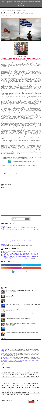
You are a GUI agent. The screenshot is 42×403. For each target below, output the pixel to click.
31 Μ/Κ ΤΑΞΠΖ (5, 165)
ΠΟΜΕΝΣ (8, 389)
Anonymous (7, 353)
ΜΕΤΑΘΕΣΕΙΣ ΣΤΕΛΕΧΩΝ (14, 383)
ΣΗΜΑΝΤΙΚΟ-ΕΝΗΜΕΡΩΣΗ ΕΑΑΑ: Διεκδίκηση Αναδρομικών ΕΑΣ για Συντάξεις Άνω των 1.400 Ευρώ (19, 227)
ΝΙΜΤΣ (14, 385)
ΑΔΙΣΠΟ (6, 370)
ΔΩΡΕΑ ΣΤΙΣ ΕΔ (4, 376)
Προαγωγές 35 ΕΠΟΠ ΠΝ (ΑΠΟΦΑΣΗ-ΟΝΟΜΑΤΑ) (10, 241)
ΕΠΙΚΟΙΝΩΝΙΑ (39, 400)
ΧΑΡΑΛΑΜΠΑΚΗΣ (26, 394)
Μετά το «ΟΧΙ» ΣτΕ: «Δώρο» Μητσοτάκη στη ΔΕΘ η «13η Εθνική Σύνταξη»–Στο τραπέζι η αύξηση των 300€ (23, 304)
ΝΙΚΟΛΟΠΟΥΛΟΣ (8, 385)
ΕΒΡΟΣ (14, 165)
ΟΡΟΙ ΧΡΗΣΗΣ (33, 400)
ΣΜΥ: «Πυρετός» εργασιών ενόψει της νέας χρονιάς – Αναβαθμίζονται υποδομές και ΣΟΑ (17, 240)
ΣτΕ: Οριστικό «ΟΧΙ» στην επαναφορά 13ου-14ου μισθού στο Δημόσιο (17, 309)
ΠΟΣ (11, 389)
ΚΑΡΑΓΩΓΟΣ (30, 165)
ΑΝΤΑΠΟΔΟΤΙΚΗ (15, 372)
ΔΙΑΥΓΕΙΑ (22, 374)
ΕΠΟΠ (5, 378)
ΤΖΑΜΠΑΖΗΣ (29, 392)
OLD (7, 10)
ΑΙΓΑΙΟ (10, 370)
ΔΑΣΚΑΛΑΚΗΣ (10, 165)
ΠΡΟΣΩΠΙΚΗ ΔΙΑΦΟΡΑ (32, 389)
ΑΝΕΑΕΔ (9, 372)
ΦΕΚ (15, 394)
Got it (24, 5)
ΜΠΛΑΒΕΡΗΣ (28, 383)
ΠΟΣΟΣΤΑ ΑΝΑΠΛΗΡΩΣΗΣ (18, 389)
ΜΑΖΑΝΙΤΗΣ (22, 381)
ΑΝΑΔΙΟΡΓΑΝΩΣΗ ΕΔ (25, 370)
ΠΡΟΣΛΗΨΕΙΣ (26, 389)
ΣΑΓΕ (10, 390)
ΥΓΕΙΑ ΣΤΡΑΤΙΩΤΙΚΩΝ (9, 394)
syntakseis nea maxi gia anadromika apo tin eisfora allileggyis (26, 360)
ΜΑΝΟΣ (26, 381)
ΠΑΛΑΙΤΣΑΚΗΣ (32, 385)
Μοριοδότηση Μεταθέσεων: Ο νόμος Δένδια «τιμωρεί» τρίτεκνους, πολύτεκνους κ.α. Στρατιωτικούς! (21, 299)
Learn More (19, 5)
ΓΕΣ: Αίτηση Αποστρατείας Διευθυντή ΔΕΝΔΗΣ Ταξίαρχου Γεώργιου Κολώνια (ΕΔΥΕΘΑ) (20, 295)
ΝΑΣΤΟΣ (3, 385)
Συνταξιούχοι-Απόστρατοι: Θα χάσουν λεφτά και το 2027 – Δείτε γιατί (14, 231)
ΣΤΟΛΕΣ (30, 390)
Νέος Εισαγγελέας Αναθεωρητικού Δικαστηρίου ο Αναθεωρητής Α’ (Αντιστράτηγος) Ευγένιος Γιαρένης (22, 332)
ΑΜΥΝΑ (13, 370)
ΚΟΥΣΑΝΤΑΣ (10, 381)
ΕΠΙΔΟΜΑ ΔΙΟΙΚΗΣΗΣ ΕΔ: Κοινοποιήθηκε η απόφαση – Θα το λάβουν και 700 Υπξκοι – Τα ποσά (18, 242)
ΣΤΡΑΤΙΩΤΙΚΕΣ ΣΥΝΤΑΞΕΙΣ (16, 392)
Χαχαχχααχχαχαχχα (9, 349)
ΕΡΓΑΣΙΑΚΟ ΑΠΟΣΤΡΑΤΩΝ (12, 378)
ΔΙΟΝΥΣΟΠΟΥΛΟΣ (32, 374)
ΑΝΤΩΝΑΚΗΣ (21, 372)
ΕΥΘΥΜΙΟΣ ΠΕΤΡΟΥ (25, 378)
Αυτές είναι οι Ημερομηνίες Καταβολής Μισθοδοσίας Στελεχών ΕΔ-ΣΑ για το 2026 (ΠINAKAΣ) (21, 313)
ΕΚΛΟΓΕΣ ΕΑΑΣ (20, 376)
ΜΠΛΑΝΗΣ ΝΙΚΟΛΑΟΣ (35, 383)
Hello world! (3, 226)
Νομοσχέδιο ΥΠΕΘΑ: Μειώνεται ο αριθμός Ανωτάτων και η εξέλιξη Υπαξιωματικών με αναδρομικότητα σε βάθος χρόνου (22, 328)
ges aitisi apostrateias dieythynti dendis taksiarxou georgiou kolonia (27, 353)
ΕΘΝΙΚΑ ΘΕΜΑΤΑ (18, 165)
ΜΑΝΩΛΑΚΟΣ (31, 381)
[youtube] (31, 268)
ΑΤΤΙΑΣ (3, 374)
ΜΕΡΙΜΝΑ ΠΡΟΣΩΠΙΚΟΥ (5, 383)
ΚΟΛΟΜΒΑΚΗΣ (4, 381)
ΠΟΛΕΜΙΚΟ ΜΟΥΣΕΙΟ (35, 387)
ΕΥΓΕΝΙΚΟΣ (19, 378)
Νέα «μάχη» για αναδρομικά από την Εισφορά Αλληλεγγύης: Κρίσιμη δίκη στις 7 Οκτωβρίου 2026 (21, 290)
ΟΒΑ (17, 385)
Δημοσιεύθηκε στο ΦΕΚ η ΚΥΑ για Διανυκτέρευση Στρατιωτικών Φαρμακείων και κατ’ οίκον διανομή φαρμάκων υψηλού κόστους (22, 324)
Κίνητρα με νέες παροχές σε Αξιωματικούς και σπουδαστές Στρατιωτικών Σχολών (18, 318)
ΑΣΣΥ (37, 372)
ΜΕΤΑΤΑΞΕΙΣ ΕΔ (22, 383)
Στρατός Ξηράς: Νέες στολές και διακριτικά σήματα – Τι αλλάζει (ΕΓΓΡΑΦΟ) (14, 245)
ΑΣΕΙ (34, 372)
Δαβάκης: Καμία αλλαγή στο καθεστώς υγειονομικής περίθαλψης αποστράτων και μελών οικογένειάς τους (20, 232)
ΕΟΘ (2, 378)
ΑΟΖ (31, 372)
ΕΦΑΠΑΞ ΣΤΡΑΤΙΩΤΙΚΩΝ (34, 378)
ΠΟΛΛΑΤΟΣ (3, 389)
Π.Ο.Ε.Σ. (27, 385)
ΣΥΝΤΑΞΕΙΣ (24, 392)
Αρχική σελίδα (3, 10)
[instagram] (11, 268)
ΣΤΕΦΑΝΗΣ (25, 390)
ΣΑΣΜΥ (18, 390)
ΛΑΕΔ (17, 381)
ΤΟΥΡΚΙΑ (33, 165)
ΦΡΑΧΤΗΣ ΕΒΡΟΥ (19, 394)
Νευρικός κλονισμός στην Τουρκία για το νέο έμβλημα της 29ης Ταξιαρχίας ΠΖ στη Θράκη (17, 253)
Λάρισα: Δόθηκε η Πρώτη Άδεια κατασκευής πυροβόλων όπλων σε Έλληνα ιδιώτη (16, 258)
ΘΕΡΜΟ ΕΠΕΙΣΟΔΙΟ (24, 165)
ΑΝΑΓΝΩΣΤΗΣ (18, 370)
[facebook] (11, 265)
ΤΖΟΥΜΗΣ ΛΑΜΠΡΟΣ (36, 392)
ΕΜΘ (24, 376)
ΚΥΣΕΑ (14, 381)
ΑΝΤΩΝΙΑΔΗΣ (27, 372)
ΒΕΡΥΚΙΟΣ (7, 374)
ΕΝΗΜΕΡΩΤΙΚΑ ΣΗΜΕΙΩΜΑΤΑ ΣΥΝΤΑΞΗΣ (33, 376)
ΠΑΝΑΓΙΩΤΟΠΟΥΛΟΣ (14, 387)
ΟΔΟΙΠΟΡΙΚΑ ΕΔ (21, 385)
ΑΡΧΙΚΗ (29, 400)
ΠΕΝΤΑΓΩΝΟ (21, 387)
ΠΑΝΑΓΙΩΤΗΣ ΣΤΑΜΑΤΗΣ (6, 387)
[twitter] (31, 265)
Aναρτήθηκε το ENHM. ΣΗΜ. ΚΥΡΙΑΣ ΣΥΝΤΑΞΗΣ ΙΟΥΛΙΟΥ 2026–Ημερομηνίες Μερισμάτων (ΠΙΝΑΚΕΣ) (19, 229)
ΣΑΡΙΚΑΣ (13, 390)
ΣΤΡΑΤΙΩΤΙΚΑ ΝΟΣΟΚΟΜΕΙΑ (6, 392)
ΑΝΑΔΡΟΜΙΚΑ (32, 370)
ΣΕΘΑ (21, 390)
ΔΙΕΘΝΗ (26, 374)
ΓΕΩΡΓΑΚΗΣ (12, 374)
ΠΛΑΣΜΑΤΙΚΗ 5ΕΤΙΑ (28, 387)
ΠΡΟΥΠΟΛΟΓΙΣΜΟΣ (5, 390)
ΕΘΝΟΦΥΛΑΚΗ (14, 376)
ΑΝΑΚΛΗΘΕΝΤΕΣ (4, 372)
